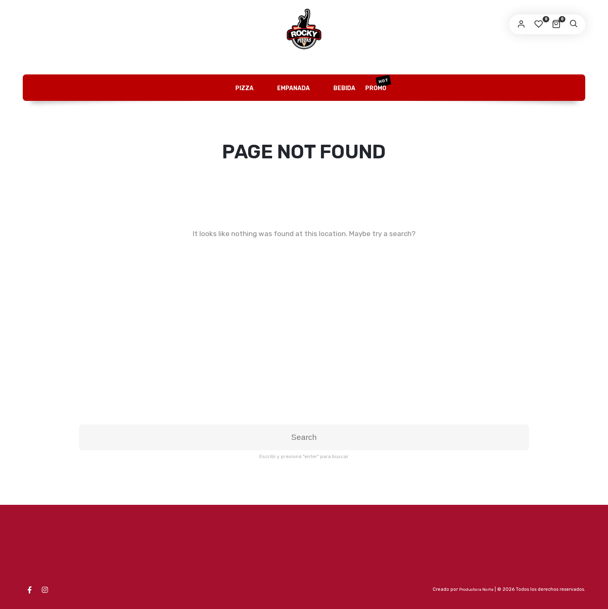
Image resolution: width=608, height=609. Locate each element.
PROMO (377, 84)
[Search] (573, 24)
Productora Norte (476, 589)
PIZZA (244, 88)
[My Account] (521, 24)
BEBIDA (343, 88)
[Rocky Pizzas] (304, 29)
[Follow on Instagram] (44, 590)
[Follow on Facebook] (29, 590)
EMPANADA (293, 88)
